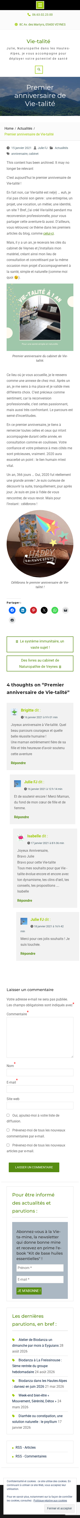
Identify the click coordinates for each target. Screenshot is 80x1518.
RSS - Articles (26, 1447)
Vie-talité (38, 41)
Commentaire (17, 1014)
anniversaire (19, 153)
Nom (10, 1066)
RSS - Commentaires (31, 1456)
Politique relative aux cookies (50, 1500)
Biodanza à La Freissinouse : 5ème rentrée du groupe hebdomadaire (37, 1366)
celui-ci (48, 233)
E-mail (11, 1082)
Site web (13, 1099)
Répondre (18, 763)
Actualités (61, 148)
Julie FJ (43, 148)
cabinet (34, 153)
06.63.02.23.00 (42, 15)
